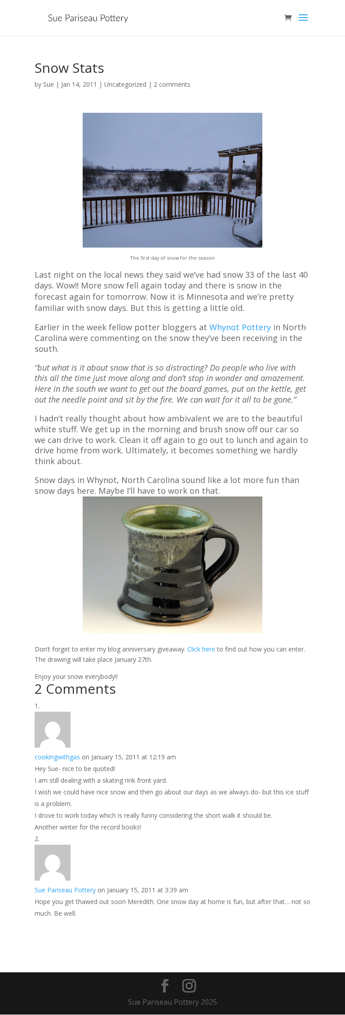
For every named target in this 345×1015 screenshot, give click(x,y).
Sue (48, 84)
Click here (201, 649)
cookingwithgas (57, 757)
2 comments (172, 84)
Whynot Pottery (240, 327)
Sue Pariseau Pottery (65, 890)
